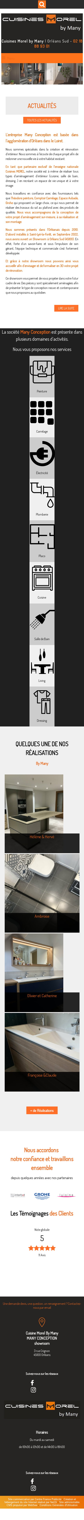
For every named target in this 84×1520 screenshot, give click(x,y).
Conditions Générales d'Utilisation (59, 1505)
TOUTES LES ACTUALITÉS (42, 120)
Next (63, 1255)
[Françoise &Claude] (42, 1052)
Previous (21, 1255)
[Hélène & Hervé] (42, 813)
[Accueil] (42, 23)
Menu (11, 58)
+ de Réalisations (42, 1110)
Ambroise (42, 916)
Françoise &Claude (42, 1075)
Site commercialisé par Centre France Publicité (34, 1499)
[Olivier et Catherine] (42, 972)
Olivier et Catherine (42, 995)
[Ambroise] (42, 893)
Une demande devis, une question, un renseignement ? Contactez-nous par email (42, 1306)
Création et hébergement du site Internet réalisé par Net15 (40, 1501)
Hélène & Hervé (42, 836)
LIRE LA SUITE (66, 308)
